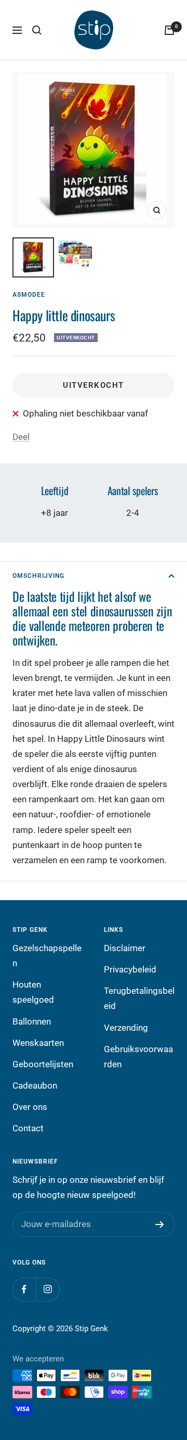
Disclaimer (124, 948)
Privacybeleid (130, 969)
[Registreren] (159, 1224)
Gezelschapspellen (47, 955)
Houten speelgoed (33, 992)
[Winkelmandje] (169, 30)
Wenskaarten (38, 1043)
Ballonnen (31, 1021)
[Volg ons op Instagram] (47, 1289)
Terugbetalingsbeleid (139, 998)
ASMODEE (28, 294)
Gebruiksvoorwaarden (138, 1056)
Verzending (126, 1027)
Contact (28, 1128)
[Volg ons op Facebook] (24, 1289)
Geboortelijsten (42, 1064)
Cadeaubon (34, 1085)
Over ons (29, 1107)
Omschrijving (38, 575)
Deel (21, 437)
